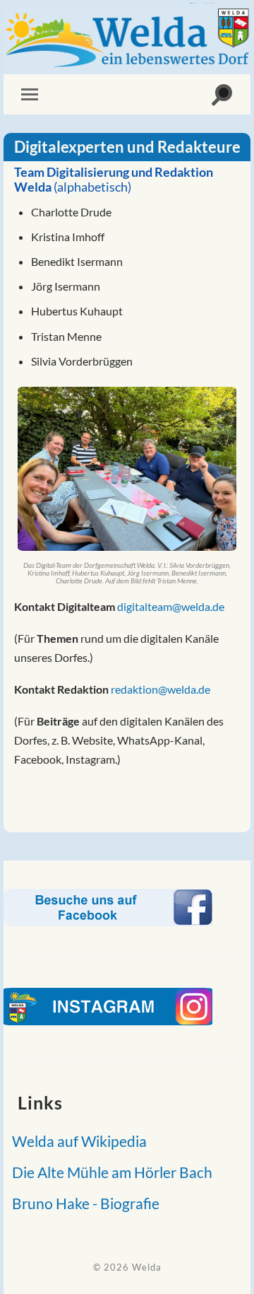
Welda (147, 1267)
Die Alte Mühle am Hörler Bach (108, 1172)
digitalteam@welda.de (170, 606)
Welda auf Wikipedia (75, 1141)
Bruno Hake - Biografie (81, 1203)
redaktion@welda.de (160, 689)
